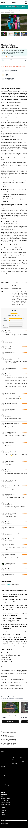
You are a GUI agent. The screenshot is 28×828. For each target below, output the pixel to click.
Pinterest (3, 814)
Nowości (3, 771)
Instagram (3, 812)
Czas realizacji (4, 800)
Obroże (3, 779)
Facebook (3, 810)
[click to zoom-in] (14, 22)
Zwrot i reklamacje (5, 804)
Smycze (3, 781)
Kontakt (3, 792)
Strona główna (4, 10)
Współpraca (4, 794)
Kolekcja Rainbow (15, 10)
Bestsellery (3, 769)
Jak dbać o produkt (6, 798)
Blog (13, 759)
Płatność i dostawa (5, 802)
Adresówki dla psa (5, 785)
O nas (13, 753)
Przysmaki (3, 787)
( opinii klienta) (11, 56)
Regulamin (14, 755)
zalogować (8, 584)
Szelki (2, 777)
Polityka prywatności (17, 757)
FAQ (2, 796)
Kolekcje (9, 10)
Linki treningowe (5, 783)
